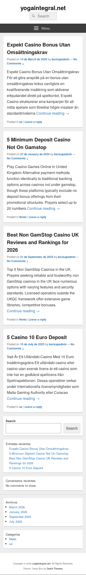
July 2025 (15, 521)
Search (11, 421)
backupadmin (60, 59)
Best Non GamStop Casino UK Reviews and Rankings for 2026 (43, 242)
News (23, 217)
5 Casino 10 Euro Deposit (37, 337)
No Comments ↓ (17, 158)
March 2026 (17, 507)
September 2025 (20, 516)
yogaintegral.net (43, 7)
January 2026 (18, 512)
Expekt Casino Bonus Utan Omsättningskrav (38, 48)
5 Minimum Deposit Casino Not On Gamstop (38, 143)
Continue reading (52, 113)
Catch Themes (55, 568)
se (20, 122)
